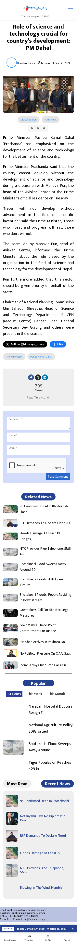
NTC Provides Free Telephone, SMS (42, 870)
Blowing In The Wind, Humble (41, 888)
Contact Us (19, 919)
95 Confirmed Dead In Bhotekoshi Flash (44, 509)
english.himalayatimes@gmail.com (26, 910)
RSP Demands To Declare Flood (43, 836)
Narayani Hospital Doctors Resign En (50, 709)
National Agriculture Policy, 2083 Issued (51, 728)
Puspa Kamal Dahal (41, 356)
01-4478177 (32, 916)
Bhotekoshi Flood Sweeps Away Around (50, 746)
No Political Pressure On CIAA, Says (45, 654)
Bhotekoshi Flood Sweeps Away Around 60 (43, 567)
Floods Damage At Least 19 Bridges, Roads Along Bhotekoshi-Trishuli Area (42, 929)
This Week (34, 694)
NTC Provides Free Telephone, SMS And (45, 551)
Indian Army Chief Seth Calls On (43, 665)
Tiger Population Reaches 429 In (50, 765)
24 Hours (14, 694)
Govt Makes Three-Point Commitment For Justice (38, 628)
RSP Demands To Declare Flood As (45, 523)
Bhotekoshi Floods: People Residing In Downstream (45, 597)
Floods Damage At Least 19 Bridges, (40, 536)
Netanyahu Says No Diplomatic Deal (42, 818)
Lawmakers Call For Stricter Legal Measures (44, 613)
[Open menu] (70, 10)
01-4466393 (16, 916)
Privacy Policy (36, 919)
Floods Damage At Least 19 (40, 853)
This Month (56, 694)
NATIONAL (51, 119)
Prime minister (14, 356)
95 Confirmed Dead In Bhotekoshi (44, 801)
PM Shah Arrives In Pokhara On (42, 642)
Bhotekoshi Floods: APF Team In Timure (43, 582)
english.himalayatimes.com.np (28, 913)
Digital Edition (28, 119)
